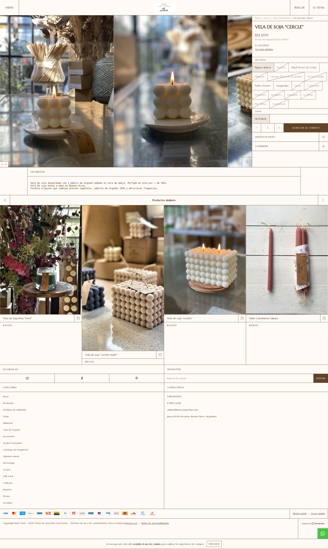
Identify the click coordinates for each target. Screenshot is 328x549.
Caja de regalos (11, 429)
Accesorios (8, 436)
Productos (8, 403)
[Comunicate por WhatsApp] (322, 533)
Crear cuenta (318, 513)
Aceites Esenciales (12, 443)
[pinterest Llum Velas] (136, 378)
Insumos (7, 489)
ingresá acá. (131, 523)
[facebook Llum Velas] (82, 378)
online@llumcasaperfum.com (182, 409)
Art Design (8, 462)
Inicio (258, 18)
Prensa (6, 496)
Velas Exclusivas (281, 18)
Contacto (8, 482)
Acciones (7, 502)
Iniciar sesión (300, 513)
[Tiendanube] (313, 524)
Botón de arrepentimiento (155, 523)
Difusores (8, 423)
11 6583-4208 (174, 403)
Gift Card (8, 476)
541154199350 (174, 396)
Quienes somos (11, 456)
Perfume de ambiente (14, 409)
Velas (267, 18)
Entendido (214, 543)
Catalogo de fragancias (15, 449)
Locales (7, 469)
